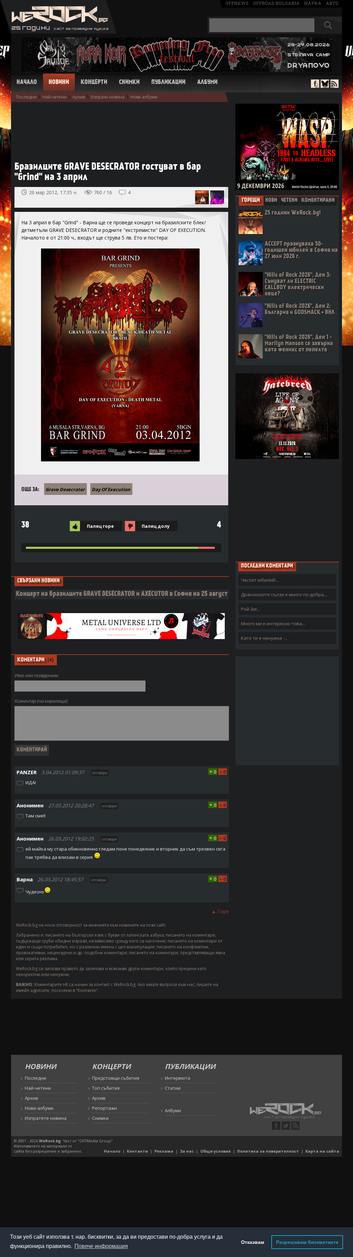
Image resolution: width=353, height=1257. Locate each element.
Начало (27, 82)
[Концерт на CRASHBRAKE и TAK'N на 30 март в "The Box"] (202, 197)
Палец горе (100, 526)
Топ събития (106, 1088)
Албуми (207, 82)
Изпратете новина (46, 1118)
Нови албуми (144, 97)
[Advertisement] (117, 128)
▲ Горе (220, 911)
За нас (187, 1151)
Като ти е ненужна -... (264, 638)
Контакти (137, 1151)
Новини (59, 82)
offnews (237, 3)
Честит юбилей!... (260, 580)
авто (332, 3)
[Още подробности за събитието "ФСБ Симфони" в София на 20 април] (217, 197)
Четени (289, 200)
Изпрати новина (107, 97)
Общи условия (215, 1151)
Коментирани (318, 200)
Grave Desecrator (65, 489)
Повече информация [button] (101, 1246)
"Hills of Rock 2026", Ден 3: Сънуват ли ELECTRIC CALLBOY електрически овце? (298, 284)
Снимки (129, 82)
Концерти (94, 82)
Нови (271, 200)
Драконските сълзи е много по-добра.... (284, 594)
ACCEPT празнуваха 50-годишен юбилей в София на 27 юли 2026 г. (301, 250)
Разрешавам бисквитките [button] (307, 1242)
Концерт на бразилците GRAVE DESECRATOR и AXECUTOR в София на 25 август (122, 594)
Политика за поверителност (268, 1151)
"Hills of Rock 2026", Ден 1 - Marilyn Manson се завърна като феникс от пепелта (299, 344)
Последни (26, 97)
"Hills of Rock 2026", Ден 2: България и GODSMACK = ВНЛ (300, 309)
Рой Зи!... (250, 609)
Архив (78, 97)
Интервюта (177, 1078)
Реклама (163, 1151)
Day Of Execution (111, 489)
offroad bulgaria (276, 3)
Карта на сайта (322, 1151)
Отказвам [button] (252, 1242)
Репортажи (104, 1108)
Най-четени (54, 97)
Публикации (168, 82)
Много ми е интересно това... (273, 623)
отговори (99, 772)
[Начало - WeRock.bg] (58, 32)
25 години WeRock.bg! (293, 213)
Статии (173, 1088)
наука (312, 3)
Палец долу (156, 526)
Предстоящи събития (115, 1078)
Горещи (251, 200)
